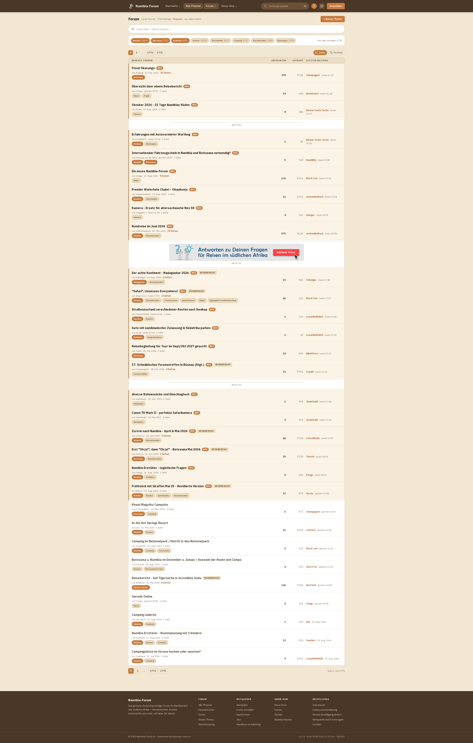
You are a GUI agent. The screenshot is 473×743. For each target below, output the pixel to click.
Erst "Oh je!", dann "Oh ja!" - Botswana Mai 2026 (166, 449)
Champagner (313, 75)
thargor (310, 215)
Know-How (228, 6)
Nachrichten (243, 714)
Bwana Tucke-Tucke (317, 110)
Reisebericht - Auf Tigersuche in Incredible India (166, 578)
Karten (278, 709)
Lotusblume (313, 438)
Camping (241, 40)
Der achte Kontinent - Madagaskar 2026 (160, 273)
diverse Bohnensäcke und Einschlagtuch (160, 394)
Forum (210, 6)
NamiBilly (311, 160)
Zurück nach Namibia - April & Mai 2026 (160, 431)
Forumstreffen (140, 374)
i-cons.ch (185, 736)
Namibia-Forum (147, 6)
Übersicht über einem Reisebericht (157, 86)
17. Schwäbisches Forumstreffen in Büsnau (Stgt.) (168, 365)
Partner (279, 714)
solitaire (311, 530)
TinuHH (310, 456)
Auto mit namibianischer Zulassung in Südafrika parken (171, 328)
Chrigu (309, 603)
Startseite (171, 6)
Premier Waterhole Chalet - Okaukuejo (160, 189)
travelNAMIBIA (314, 316)
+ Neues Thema (333, 19)
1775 (160, 52)
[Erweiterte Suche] (305, 6)
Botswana (160, 40)
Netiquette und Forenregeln (328, 719)
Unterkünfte (220, 40)
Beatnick (311, 585)
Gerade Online (142, 596)
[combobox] (285, 6)
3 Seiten (166, 295)
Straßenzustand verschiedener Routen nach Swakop (169, 309)
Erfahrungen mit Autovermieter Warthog (161, 134)
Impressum (319, 705)
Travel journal (170, 300)
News (136, 96)
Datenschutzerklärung (325, 709)
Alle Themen (193, 6)
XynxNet (311, 640)
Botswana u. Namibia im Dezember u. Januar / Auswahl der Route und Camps (186, 560)
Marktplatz (139, 404)
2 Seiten (167, 277)
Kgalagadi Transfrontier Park (223, 300)
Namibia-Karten (283, 719)
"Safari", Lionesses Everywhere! (155, 291)
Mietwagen (286, 40)
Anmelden (336, 6)
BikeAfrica (312, 353)
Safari (202, 300)
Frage (146, 96)
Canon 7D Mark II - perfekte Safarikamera (162, 413)
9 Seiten (164, 175)
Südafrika (180, 40)
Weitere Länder (141, 587)
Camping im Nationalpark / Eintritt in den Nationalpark (170, 541)
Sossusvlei (164, 550)
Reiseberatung (206, 724)
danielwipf (312, 401)
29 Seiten (172, 231)
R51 (308, 621)
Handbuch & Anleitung (248, 724)
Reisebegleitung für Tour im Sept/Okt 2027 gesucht (169, 346)
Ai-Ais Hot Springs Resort (150, 523)
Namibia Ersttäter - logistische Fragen (159, 468)
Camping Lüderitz (144, 615)
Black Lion (312, 178)
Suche (201, 714)
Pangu (309, 475)
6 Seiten (165, 582)
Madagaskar (139, 282)
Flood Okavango (143, 68)
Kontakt (317, 724)
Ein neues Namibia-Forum (150, 171)
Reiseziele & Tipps (154, 569)
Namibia (140, 40)
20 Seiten (165, 72)
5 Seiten (166, 435)
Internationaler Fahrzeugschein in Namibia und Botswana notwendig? (181, 153)
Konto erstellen (245, 709)
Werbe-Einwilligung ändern (327, 714)
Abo (238, 719)
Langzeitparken (154, 337)
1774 (150, 52)
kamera (137, 217)
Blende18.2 (312, 93)
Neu (160, 68)
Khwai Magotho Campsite (150, 504)
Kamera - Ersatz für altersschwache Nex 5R (163, 208)
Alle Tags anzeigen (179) (329, 40)
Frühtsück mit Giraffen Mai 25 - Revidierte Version (168, 486)
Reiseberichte (263, 40)
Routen (200, 40)
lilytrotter (311, 566)
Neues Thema (206, 719)
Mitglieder (178, 19)
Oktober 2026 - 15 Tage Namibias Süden (161, 105)
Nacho (309, 493)
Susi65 (310, 371)
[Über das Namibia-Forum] (131, 6)
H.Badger (311, 280)
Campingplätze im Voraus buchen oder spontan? (166, 651)
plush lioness (188, 300)
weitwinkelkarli (314, 196)
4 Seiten (170, 369)
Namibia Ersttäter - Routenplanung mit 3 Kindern (167, 633)
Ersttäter (150, 477)
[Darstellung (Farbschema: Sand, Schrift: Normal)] (322, 6)
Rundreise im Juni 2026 (148, 226)
